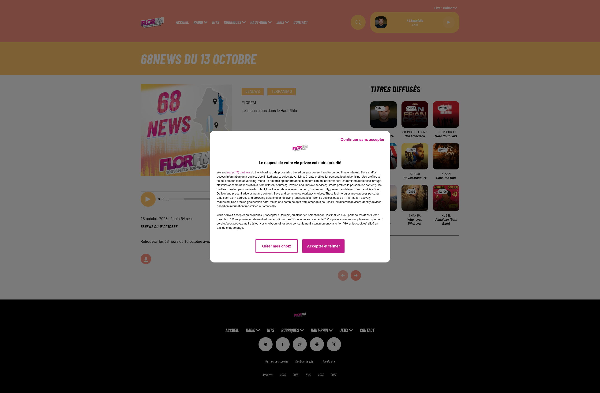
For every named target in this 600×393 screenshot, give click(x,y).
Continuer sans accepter (362, 139)
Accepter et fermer (323, 246)
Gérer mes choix (276, 246)
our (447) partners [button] (238, 172)
